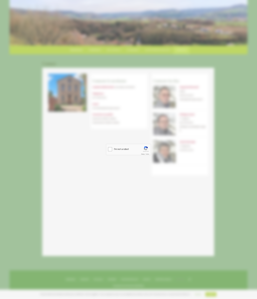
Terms (147, 154)
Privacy (143, 154)
